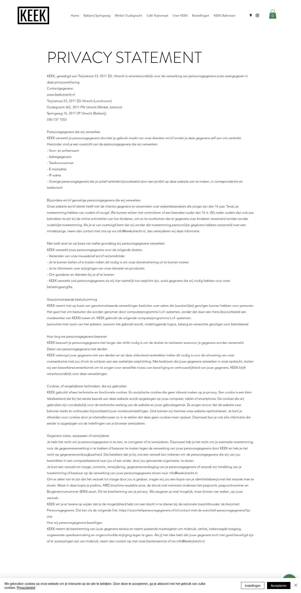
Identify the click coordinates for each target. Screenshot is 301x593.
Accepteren (279, 585)
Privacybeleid (26, 587)
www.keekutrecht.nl (61, 94)
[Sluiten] (295, 585)
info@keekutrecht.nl (131, 231)
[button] (273, 14)
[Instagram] (257, 15)
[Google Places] (251, 15)
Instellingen (253, 585)
